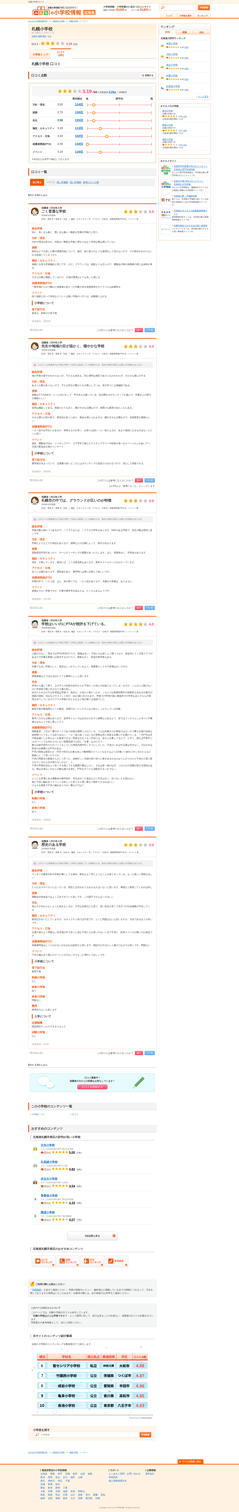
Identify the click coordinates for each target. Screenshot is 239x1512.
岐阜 (50, 1487)
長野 (50, 1477)
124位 (79, 104)
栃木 (57, 1484)
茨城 (42, 1484)
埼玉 (60, 1480)
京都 (57, 1491)
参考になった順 (91, 182)
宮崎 (80, 1498)
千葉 (67, 1480)
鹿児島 (89, 1498)
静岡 (57, 1487)
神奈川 (51, 1480)
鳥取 (42, 1494)
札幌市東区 (41, 36)
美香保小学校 (49, 1195)
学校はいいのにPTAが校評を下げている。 (74, 624)
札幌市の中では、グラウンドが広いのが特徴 (76, 500)
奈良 (73, 1491)
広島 (65, 1494)
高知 (103, 1494)
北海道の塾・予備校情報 (185, 196)
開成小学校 (48, 1212)
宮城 (67, 1473)
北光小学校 (48, 1145)
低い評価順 (75, 182)
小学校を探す (185, 16)
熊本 (65, 1498)
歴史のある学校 (53, 844)
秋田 (75, 1473)
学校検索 (204, 7)
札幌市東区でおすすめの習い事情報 (190, 225)
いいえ (149, 329)
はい (139, 329)
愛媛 (95, 1494)
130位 (79, 112)
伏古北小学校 (49, 1178)
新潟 (42, 1477)
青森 (52, 1473)
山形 (82, 1473)
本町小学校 (167, 139)
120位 (79, 120)
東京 (42, 1480)
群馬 (50, 1484)
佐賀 (50, 1498)
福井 (73, 1477)
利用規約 (36, 1289)
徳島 (80, 1494)
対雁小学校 (172, 75)
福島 (90, 1473)
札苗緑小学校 (49, 1161)
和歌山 (81, 1491)
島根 (50, 1494)
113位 (79, 128)
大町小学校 (172, 54)
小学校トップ (40, 54)
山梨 (80, 1477)
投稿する (149, 75)
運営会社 (149, 1473)
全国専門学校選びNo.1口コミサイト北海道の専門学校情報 (191, 168)
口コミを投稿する (92, 1086)
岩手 (60, 1473)
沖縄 (97, 1498)
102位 (79, 136)
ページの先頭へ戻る (191, 1461)
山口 (73, 1494)
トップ (169, 16)
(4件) (186, 90)
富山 (57, 1477)
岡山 (57, 1494)
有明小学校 (172, 43)
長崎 (57, 1498)
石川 (65, 1477)
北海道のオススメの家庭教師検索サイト (190, 212)
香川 (88, 1494)
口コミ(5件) (61, 53)
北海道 (34, 36)
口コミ (75, 1114)
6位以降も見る (92, 1236)
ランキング (202, 16)
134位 (79, 144)
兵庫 (50, 1491)
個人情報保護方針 (118, 1480)
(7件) (185, 131)
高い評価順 (62, 182)
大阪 (42, 1491)
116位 (79, 151)
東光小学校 (167, 111)
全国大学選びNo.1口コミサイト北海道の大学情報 (188, 183)
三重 (65, 1487)
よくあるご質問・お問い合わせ (124, 1473)
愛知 (42, 1487)
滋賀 (65, 1491)
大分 (73, 1498)
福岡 (42, 1498)
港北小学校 (172, 65)
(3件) (186, 47)
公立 (49, 36)
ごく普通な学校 (53, 211)
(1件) (185, 116)
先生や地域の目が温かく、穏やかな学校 (72, 346)
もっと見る (203, 96)
